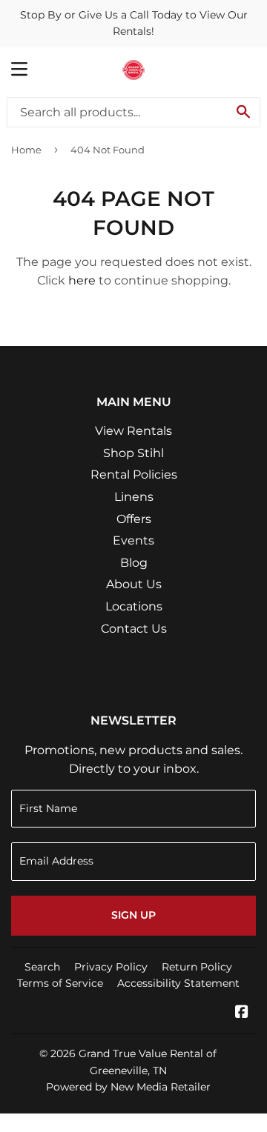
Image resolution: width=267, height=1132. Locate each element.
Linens (134, 497)
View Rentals (133, 431)
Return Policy (197, 967)
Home (26, 150)
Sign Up (133, 915)
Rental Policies (133, 474)
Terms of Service (60, 983)
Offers (133, 519)
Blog (134, 563)
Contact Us (134, 629)
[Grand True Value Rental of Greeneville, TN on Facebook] (241, 1013)
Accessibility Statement (178, 983)
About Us (134, 584)
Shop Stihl (133, 453)
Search (42, 967)
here (82, 280)
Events (133, 540)
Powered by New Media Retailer (128, 1087)
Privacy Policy (111, 967)
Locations (133, 606)
